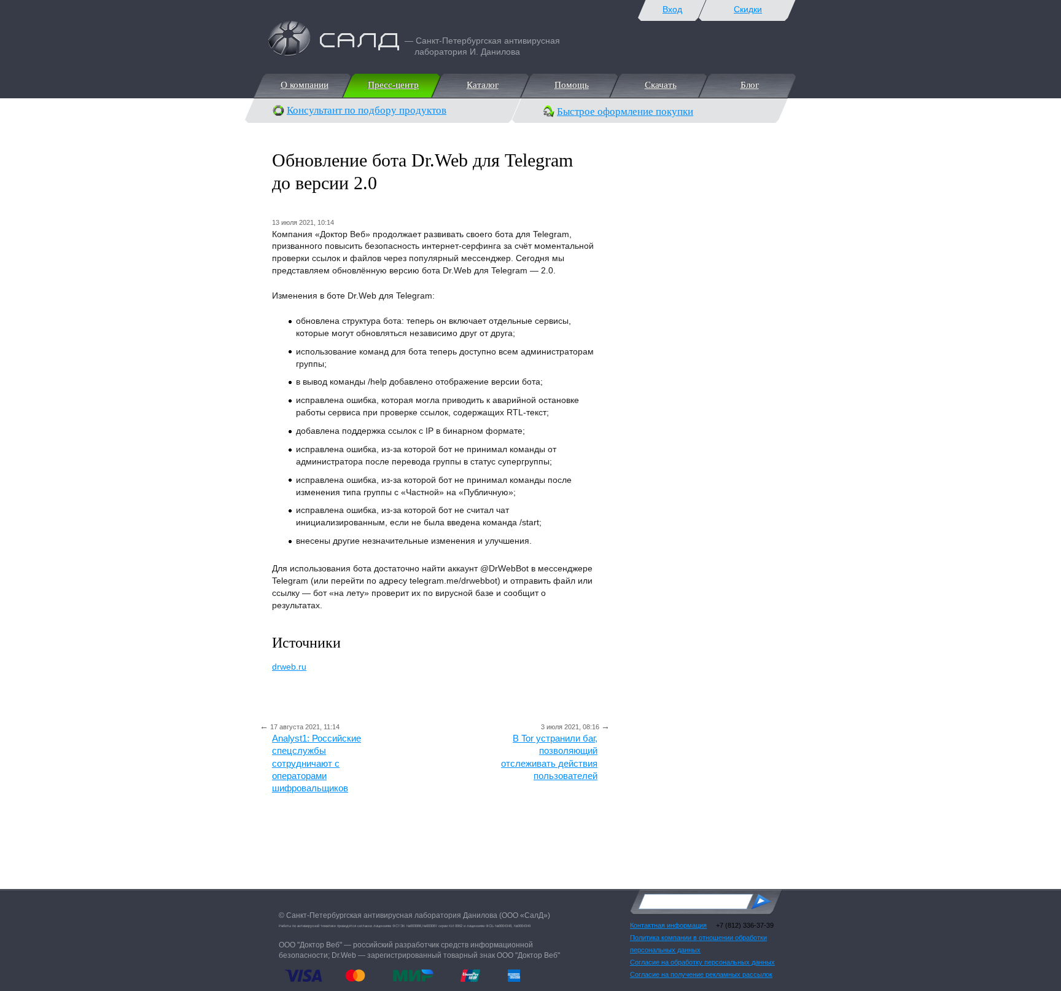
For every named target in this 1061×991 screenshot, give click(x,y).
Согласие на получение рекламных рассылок (701, 974)
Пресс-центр (392, 85)
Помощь (571, 85)
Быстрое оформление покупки (625, 111)
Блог (749, 85)
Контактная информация (668, 925)
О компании (304, 85)
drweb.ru (289, 667)
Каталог (482, 85)
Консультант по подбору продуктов (366, 110)
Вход (672, 9)
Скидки (748, 9)
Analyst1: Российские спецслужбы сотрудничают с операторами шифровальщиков (316, 763)
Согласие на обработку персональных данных (702, 962)
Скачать (660, 85)
